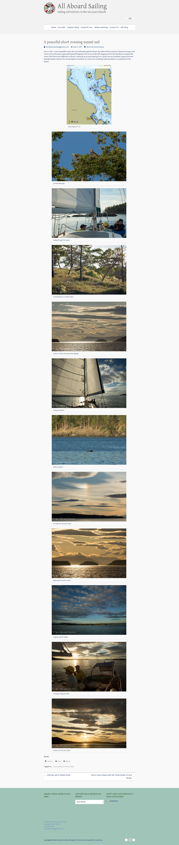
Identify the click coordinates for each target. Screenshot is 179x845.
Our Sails (61, 27)
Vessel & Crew (86, 27)
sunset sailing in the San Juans (63, 767)
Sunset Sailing (99, 47)
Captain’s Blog (73, 27)
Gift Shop (124, 27)
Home (53, 27)
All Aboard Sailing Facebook (126, 18)
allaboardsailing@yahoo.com (58, 47)
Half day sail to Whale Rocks (57, 775)
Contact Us (114, 27)
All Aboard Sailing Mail (133, 18)
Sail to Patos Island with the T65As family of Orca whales (113, 776)
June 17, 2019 (77, 47)
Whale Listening (101, 27)
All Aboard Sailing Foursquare (130, 18)
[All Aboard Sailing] (77, 8)
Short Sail (90, 47)
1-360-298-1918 (49, 826)
